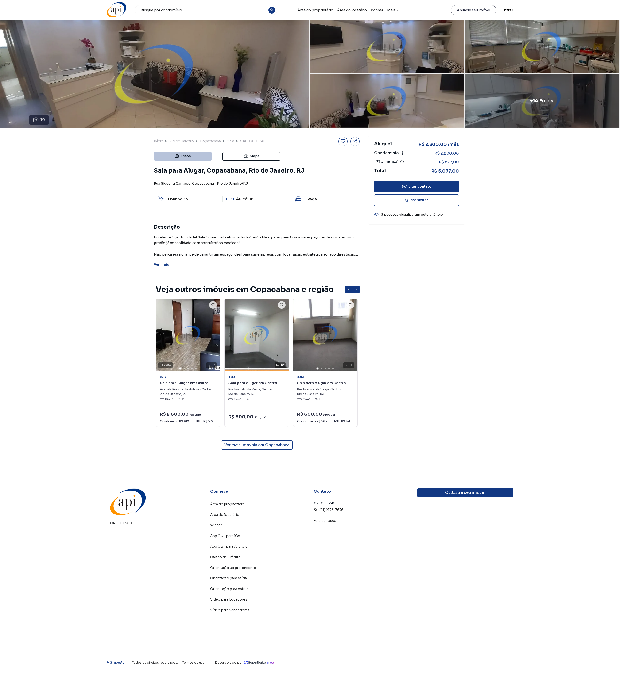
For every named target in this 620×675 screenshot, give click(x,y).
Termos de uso (193, 662)
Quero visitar (416, 200)
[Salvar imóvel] (343, 141)
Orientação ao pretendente (233, 568)
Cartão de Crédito (225, 557)
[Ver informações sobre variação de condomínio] (402, 153)
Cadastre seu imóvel (465, 492)
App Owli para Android (229, 546)
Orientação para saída (228, 578)
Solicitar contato (417, 186)
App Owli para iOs (225, 536)
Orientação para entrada (230, 589)
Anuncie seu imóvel (473, 10)
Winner (377, 10)
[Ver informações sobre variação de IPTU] (402, 161)
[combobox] (206, 10)
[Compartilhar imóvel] (355, 141)
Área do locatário (352, 10)
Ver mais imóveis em (256, 444)
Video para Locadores (228, 599)
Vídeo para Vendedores (230, 610)
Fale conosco (325, 520)
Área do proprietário (315, 10)
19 (42, 119)
